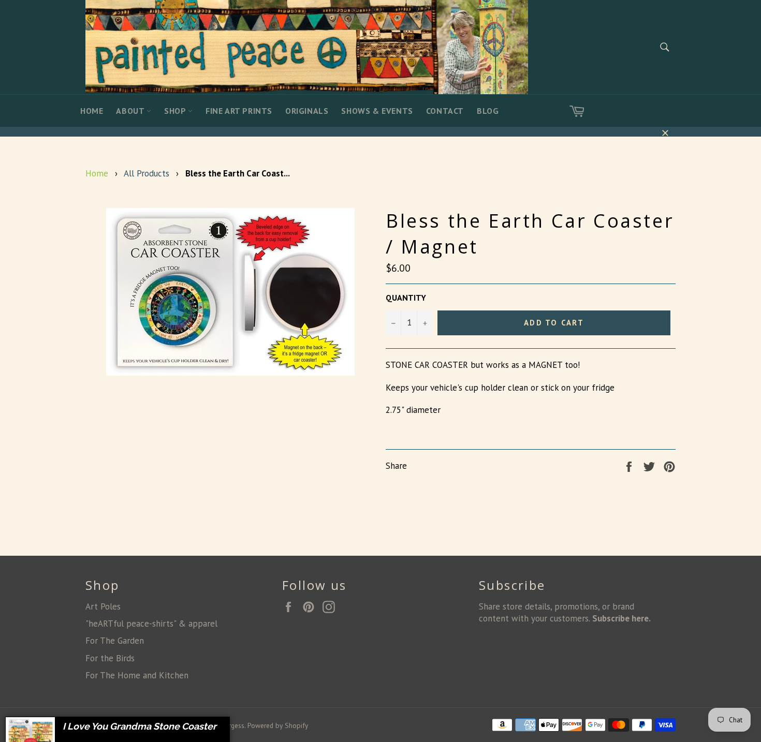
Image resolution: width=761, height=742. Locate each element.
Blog (488, 111)
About (131, 111)
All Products (146, 173)
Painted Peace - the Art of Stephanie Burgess (177, 725)
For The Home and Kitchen (136, 675)
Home (91, 111)
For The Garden (114, 640)
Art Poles (103, 606)
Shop (176, 111)
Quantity (406, 297)
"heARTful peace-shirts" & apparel (151, 623)
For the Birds (110, 658)
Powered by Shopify (277, 725)
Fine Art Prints (239, 111)
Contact (445, 111)
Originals (306, 111)
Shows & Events (377, 111)
